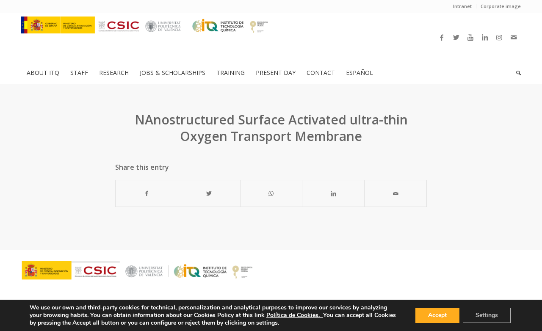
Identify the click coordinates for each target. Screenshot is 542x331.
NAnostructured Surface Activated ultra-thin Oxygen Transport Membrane (271, 128)
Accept (437, 315)
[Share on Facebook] (147, 193)
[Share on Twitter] (209, 193)
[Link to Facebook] (441, 37)
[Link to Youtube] (470, 37)
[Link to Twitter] (456, 37)
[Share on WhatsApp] (271, 193)
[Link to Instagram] (499, 37)
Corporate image (501, 6)
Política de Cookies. (294, 315)
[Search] (516, 72)
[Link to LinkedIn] (484, 37)
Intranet (462, 6)
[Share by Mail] (395, 193)
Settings (487, 315)
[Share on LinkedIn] (333, 193)
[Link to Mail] (513, 37)
